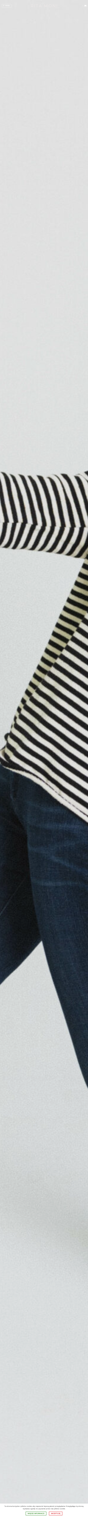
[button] (7, 6)
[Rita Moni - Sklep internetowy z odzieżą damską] (44, 5)
